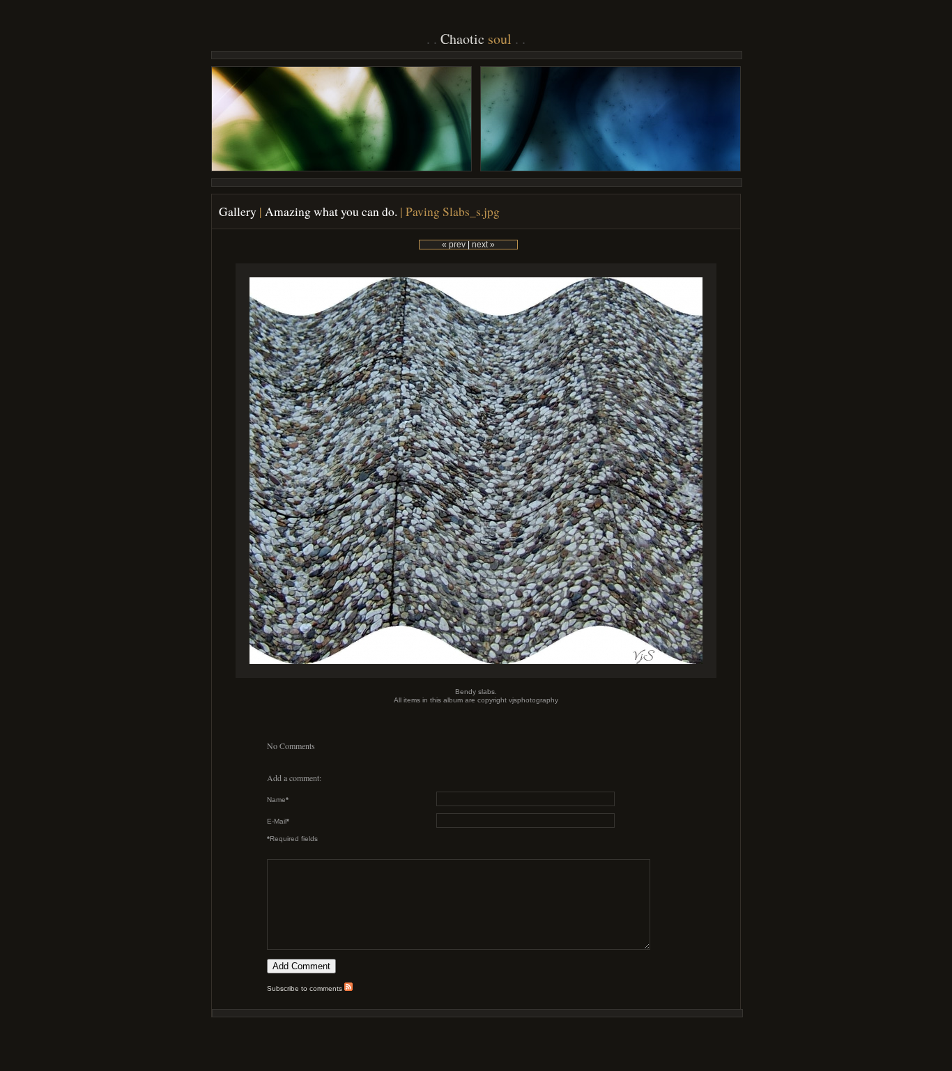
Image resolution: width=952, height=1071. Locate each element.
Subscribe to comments (305, 988)
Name (278, 799)
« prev (454, 244)
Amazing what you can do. (331, 211)
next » (483, 244)
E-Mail (278, 821)
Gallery (237, 211)
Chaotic (476, 38)
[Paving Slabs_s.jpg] (476, 675)
